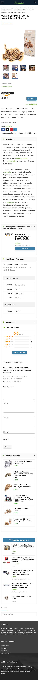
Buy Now (31, 99)
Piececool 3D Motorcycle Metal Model (23, 462)
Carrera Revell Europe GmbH (19, 579)
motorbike (7, 172)
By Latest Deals (6, 653)
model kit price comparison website (24, 628)
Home (3, 8)
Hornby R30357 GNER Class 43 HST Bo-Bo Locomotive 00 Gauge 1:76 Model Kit (22, 585)
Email (5, 439)
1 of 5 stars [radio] (14, 381)
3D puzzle (10, 202)
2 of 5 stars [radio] (14, 381)
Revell (29, 579)
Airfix (13, 566)
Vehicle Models (6, 10)
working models (22, 158)
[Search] (35, 2)
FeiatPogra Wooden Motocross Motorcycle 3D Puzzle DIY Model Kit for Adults (23, 475)
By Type (3, 648)
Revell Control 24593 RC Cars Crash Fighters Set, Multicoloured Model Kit (22, 572)
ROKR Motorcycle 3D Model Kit (21, 509)
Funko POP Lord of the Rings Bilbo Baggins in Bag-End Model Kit (23, 547)
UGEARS (9, 126)
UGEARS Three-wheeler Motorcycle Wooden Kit (22, 486)
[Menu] (2, 2)
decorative (12, 161)
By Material (4, 651)
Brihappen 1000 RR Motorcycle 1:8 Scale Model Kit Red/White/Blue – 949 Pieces (23, 498)
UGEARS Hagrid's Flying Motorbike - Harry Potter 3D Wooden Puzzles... (23, 237)
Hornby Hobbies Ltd (21, 592)
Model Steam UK (6, 628)
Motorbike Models (20, 10)
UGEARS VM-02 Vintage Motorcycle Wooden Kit (22, 520)
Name (6, 432)
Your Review (8, 387)
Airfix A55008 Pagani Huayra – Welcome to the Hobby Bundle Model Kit (23, 559)
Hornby (13, 592)
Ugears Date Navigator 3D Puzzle (21, 597)
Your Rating (7, 382)
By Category (5, 645)
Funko (13, 553)
